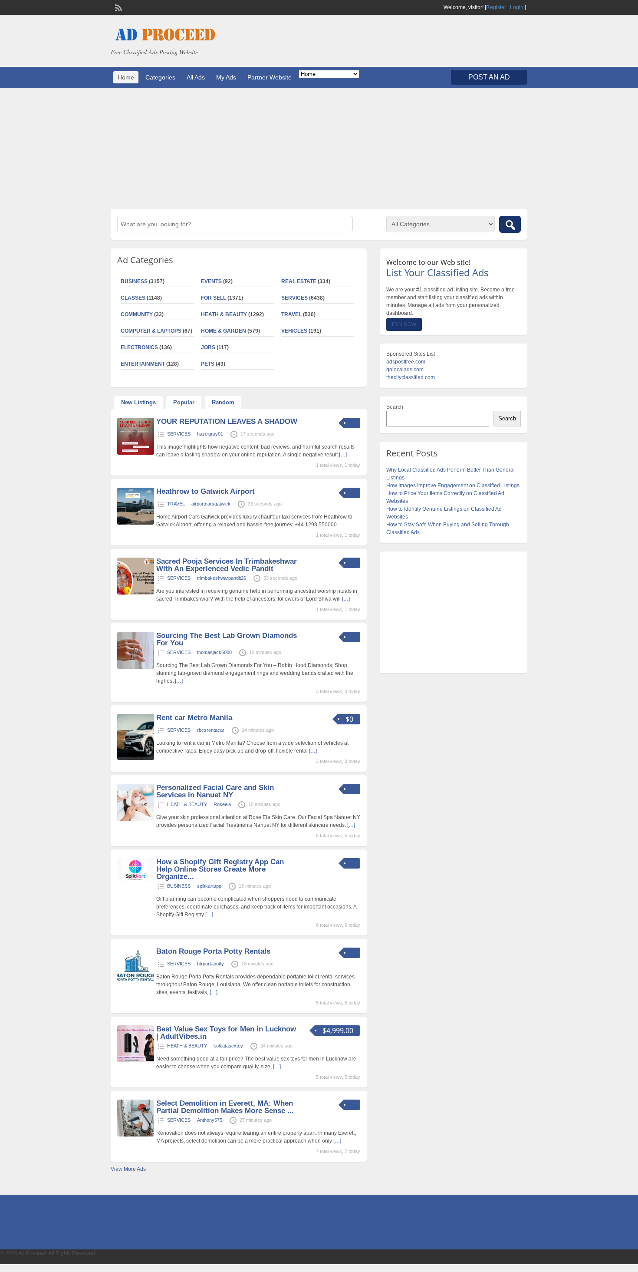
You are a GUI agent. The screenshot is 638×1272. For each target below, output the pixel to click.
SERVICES (294, 298)
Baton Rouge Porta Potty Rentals (213, 951)
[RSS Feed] (117, 6)
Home (126, 77)
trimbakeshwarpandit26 (221, 578)
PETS (207, 364)
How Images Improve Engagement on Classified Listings (453, 485)
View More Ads (128, 1169)
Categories (160, 77)
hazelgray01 (210, 433)
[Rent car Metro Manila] (135, 758)
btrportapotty (210, 963)
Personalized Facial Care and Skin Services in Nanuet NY (215, 791)
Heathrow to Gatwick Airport (205, 491)
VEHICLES (294, 331)
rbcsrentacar (210, 730)
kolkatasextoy (228, 1045)
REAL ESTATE (298, 281)
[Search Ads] (510, 224)
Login (516, 7)
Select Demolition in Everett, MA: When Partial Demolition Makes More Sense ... (225, 1107)
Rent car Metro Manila (194, 718)
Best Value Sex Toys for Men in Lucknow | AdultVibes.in (226, 1033)
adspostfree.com (405, 362)
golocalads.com (405, 370)
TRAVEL (291, 314)
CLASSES (133, 298)
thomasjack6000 (214, 652)
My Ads (226, 77)
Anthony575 (209, 1120)
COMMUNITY (137, 314)
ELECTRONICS (139, 347)
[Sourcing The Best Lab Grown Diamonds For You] (135, 667)
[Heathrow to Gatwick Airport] (135, 523)
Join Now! (404, 324)
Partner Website (269, 77)
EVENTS (211, 281)
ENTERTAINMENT (143, 364)
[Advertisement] (319, 148)
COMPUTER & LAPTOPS (151, 331)
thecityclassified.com (410, 377)
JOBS (208, 347)
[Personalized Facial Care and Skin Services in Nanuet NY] (135, 819)
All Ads (196, 77)
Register (496, 7)
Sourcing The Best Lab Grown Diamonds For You (226, 639)
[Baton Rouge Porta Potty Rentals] (135, 983)
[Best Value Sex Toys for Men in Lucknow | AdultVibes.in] (135, 1060)
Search (394, 407)
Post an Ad (489, 77)
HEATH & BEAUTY (224, 314)
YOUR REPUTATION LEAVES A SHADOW (226, 421)
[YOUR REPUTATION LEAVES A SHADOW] (135, 453)
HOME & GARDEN (223, 331)
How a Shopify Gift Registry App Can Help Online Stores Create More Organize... (220, 869)
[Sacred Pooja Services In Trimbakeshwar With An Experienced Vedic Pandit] (135, 593)
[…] (343, 455)
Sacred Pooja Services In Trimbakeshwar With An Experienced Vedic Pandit (226, 565)
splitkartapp (209, 886)
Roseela (222, 804)
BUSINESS (134, 281)
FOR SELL (213, 298)
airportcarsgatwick (210, 503)
